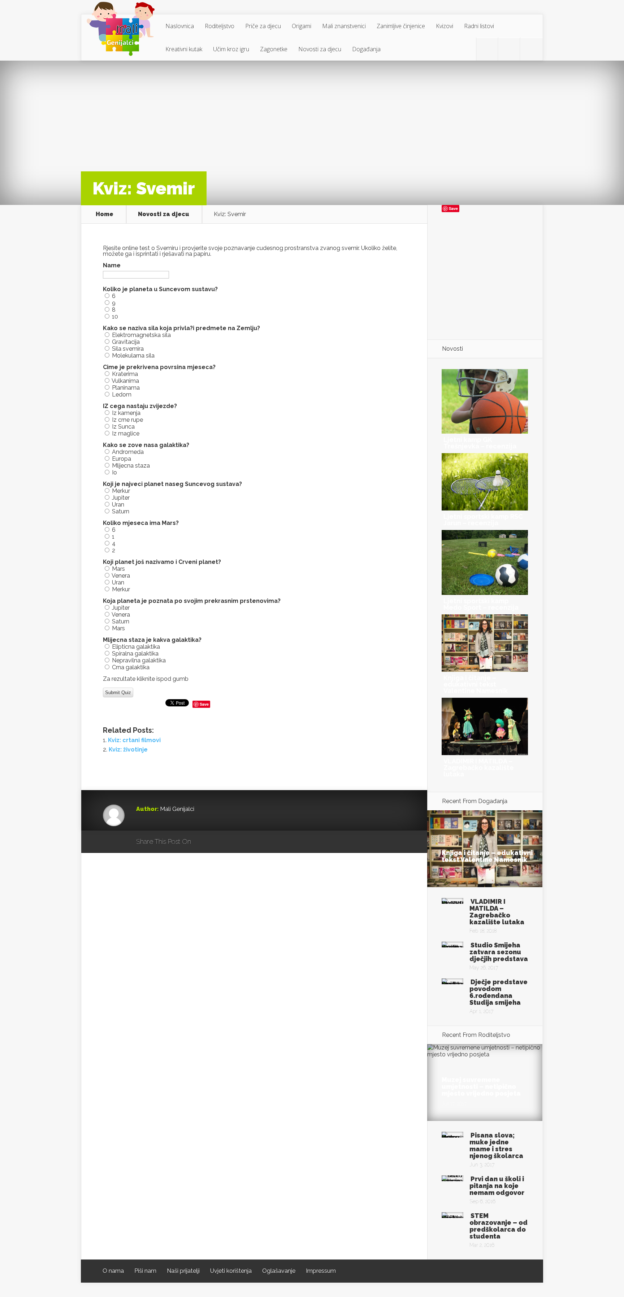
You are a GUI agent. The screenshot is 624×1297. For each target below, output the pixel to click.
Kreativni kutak (183, 49)
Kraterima (125, 374)
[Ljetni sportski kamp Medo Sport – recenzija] (485, 593)
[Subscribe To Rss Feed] (531, 49)
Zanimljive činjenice (401, 26)
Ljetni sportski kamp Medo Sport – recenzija (481, 604)
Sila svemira (128, 348)
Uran (118, 504)
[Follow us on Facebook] (509, 49)
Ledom (121, 394)
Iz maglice (125, 433)
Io (114, 472)
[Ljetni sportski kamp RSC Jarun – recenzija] (485, 508)
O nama (113, 1270)
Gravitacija (126, 341)
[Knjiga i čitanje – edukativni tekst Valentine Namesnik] (485, 669)
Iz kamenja (126, 412)
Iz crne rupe (127, 419)
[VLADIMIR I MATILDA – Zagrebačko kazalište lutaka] (485, 753)
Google (203, 842)
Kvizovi (444, 26)
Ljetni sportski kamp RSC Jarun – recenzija (483, 520)
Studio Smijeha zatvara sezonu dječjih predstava (498, 952)
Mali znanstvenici (344, 26)
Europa (121, 458)
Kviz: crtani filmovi (134, 740)
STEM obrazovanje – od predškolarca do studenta (498, 1226)
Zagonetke (273, 49)
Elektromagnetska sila (141, 335)
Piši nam (145, 1270)
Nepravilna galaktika (139, 660)
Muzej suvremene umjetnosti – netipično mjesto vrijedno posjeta (481, 1086)
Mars (118, 568)
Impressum (321, 1270)
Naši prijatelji (183, 1270)
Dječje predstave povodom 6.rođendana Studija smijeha (498, 992)
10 (115, 316)
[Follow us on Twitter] (487, 49)
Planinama (126, 387)
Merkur (121, 490)
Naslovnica (179, 26)
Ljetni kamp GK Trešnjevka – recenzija (479, 443)
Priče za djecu (263, 26)
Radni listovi (479, 26)
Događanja (366, 49)
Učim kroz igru (231, 49)
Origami (301, 26)
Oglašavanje (278, 1270)
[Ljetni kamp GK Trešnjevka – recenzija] (485, 431)
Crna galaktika (131, 667)
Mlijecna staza (131, 465)
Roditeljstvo (219, 26)
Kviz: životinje (128, 749)
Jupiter (121, 497)
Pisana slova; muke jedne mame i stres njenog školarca (496, 1145)
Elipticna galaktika (136, 646)
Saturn (120, 511)
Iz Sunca (123, 426)
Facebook (217, 842)
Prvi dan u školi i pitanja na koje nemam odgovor (496, 1185)
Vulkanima (125, 380)
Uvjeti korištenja (231, 1270)
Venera (121, 575)
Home (104, 214)
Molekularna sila (133, 355)
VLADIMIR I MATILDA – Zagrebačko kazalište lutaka (478, 767)
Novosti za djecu (319, 49)
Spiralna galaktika (135, 653)
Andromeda (128, 451)
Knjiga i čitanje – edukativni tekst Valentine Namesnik (475, 684)
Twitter (231, 842)
